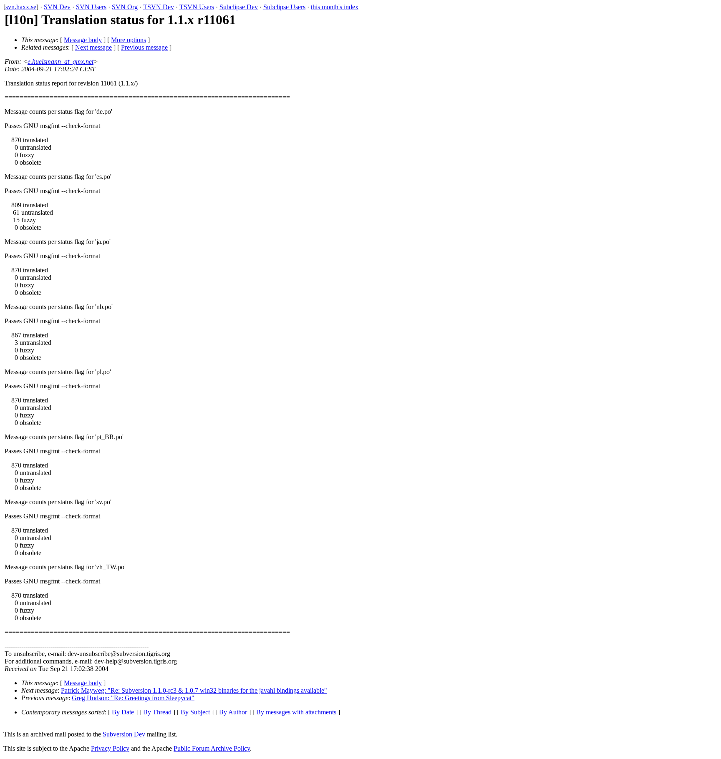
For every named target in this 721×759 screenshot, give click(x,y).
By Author (233, 712)
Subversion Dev (124, 734)
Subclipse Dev (238, 6)
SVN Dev (57, 6)
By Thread (157, 712)
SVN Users (91, 6)
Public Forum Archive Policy (212, 748)
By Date (123, 712)
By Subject (195, 712)
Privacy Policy (110, 748)
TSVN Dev (158, 6)
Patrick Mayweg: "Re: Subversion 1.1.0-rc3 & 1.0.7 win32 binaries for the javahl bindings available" (194, 690)
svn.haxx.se (20, 6)
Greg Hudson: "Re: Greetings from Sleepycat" (133, 697)
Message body (83, 39)
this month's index (334, 6)
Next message (93, 47)
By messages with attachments (296, 712)
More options (128, 39)
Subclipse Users (284, 6)
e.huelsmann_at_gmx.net (60, 61)
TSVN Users (196, 6)
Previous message (144, 47)
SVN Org (125, 6)
